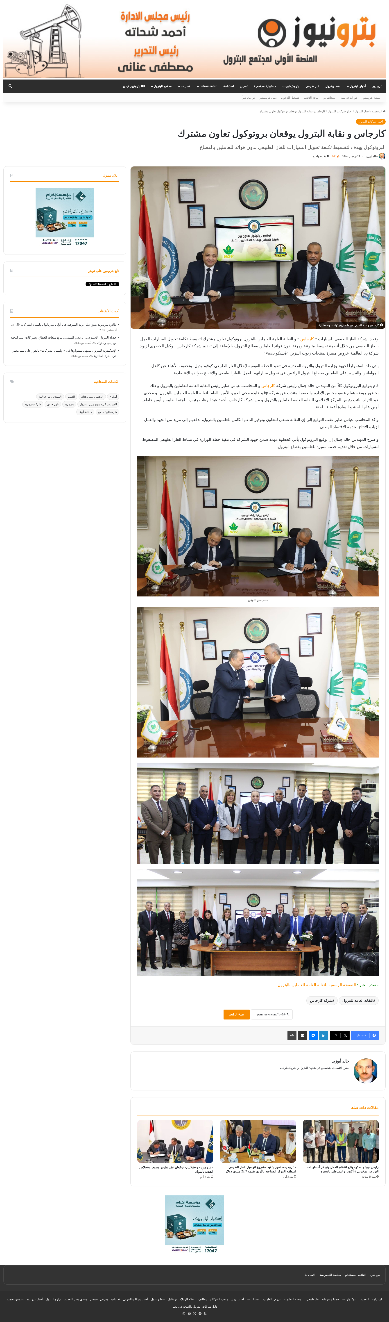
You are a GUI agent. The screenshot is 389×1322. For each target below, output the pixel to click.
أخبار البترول (357, 86)
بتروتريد (69, 404)
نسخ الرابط (236, 1014)
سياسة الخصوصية (330, 1274)
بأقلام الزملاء (187, 1299)
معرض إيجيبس (99, 1299)
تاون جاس (53, 404)
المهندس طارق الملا (50, 396)
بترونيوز (377, 86)
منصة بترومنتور (371, 97)
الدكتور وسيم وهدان (92, 396)
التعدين (364, 1299)
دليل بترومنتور (268, 97)
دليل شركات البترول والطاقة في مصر (194, 1306)
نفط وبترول (333, 86)
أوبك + (113, 396)
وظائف (202, 1299)
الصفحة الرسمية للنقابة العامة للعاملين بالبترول (317, 985)
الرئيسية (377, 111)
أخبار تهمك (237, 1299)
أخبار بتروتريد (35, 1299)
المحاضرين (329, 97)
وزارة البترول (53, 1299)
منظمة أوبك (85, 412)
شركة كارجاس (321, 1000)
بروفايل (172, 1299)
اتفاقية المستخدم (355, 1274)
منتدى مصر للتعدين (75, 1299)
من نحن (375, 1274)
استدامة (228, 86)
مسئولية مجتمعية (265, 86)
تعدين (244, 86)
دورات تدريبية (349, 97)
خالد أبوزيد (372, 156)
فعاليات (185, 86)
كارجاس (307, 339)
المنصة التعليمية (293, 1299)
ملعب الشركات (219, 1299)
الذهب (71, 396)
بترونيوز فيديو (132, 86)
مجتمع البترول (163, 86)
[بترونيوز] (194, 39)
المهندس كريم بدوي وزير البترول (98, 404)
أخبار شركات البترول (340, 111)
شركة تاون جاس (107, 412)
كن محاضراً (248, 97)
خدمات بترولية (330, 1299)
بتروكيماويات (291, 86)
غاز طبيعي (312, 86)
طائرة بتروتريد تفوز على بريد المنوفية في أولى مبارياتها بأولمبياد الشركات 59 (66, 324)
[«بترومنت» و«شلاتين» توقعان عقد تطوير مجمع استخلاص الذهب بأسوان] (175, 1141)
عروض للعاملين (271, 1299)
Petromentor (208, 86)
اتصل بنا (310, 1274)
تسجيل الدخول (290, 97)
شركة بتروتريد (33, 404)
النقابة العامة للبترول (357, 1000)
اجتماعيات (253, 1299)
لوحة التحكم (311, 97)
